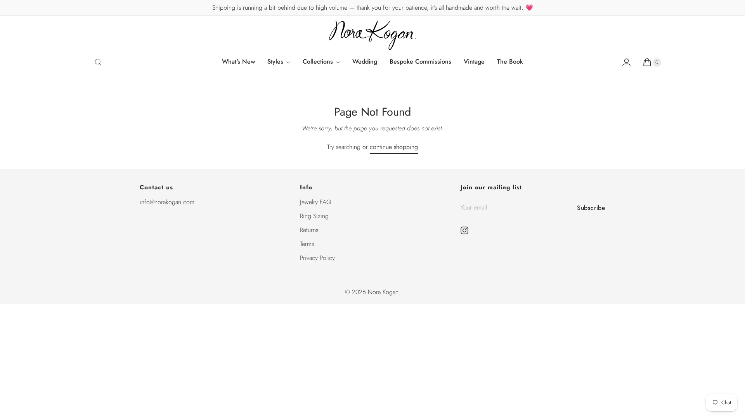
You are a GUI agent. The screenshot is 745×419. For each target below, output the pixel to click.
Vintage (474, 61)
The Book (510, 61)
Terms (307, 243)
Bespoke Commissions (420, 61)
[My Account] (626, 62)
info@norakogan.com (167, 201)
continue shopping (394, 146)
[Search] (98, 62)
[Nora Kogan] (372, 35)
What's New (238, 61)
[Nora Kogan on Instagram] (467, 230)
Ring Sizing (314, 215)
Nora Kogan (383, 291)
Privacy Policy (317, 257)
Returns (309, 229)
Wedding (364, 61)
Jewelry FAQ (315, 201)
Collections (318, 61)
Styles (275, 61)
